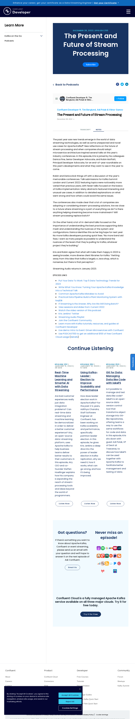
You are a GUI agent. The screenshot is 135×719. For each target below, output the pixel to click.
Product (48, 670)
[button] (65, 435)
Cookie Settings (102, 715)
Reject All (70, 701)
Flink (46, 686)
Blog (79, 690)
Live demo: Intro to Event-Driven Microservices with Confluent (91, 330)
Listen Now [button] (64, 503)
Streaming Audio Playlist (72, 317)
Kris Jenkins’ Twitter (69, 313)
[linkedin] (126, 85)
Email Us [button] (72, 567)
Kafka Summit (123, 686)
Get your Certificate (105, 3)
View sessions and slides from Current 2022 (81, 307)
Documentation (83, 686)
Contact (8, 686)
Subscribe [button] (90, 64)
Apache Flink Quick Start (87, 704)
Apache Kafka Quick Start (87, 699)
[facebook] (117, 85)
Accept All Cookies (70, 695)
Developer (82, 670)
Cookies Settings (70, 708)
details (74, 336)
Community (124, 670)
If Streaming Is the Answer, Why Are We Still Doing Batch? (89, 303)
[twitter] (122, 85)
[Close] (80, 689)
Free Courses (82, 677)
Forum (120, 677)
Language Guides (84, 695)
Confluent (10, 670)
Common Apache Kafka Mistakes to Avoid (81, 293)
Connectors (49, 681)
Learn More (14, 25)
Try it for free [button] (91, 614)
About (7, 677)
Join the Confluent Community (75, 320)
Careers (8, 681)
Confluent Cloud (51, 677)
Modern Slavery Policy (85, 715)
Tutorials (80, 681)
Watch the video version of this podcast (80, 310)
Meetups (121, 681)
